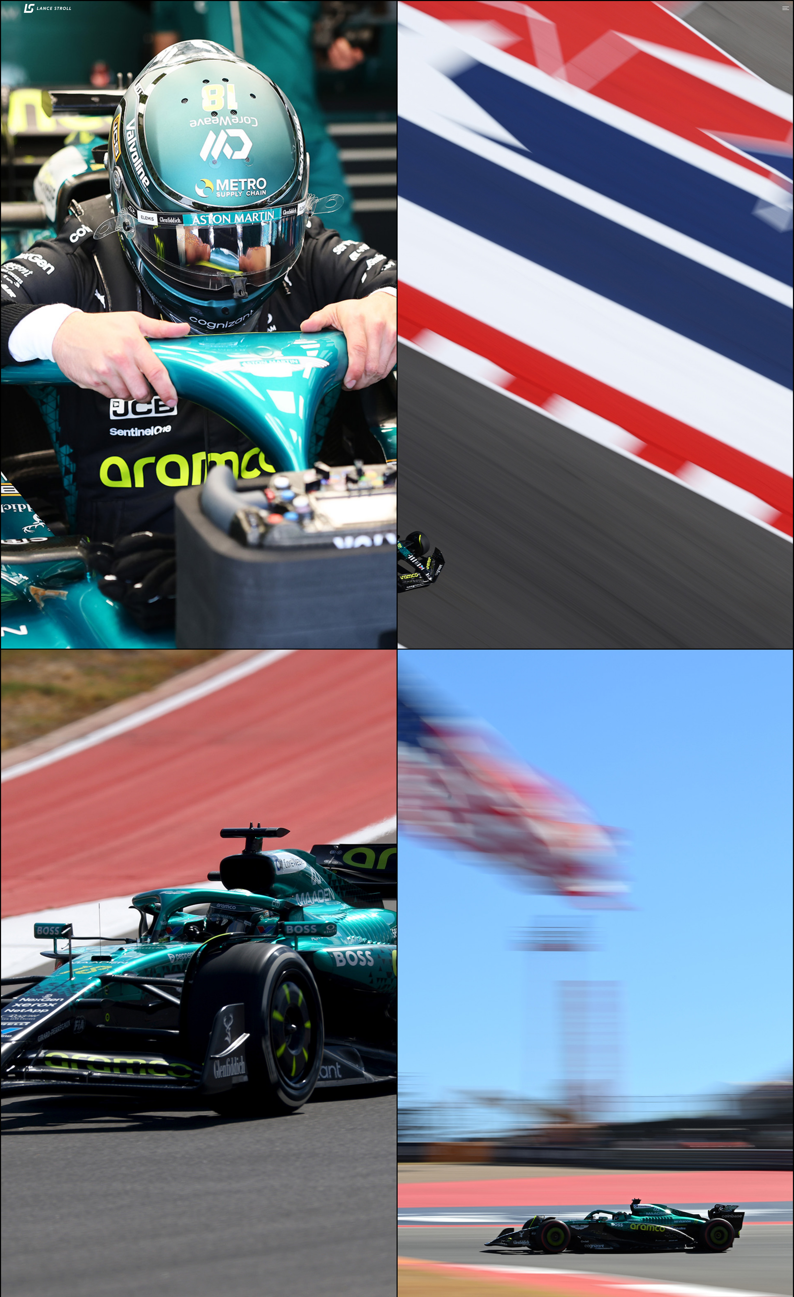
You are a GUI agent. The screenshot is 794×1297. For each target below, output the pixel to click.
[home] (47, 8)
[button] (786, 8)
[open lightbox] (199, 325)
